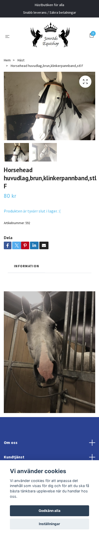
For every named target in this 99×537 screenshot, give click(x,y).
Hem (7, 97)
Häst (21, 97)
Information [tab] (26, 303)
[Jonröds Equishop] (48, 55)
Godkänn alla (49, 511)
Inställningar (49, 524)
